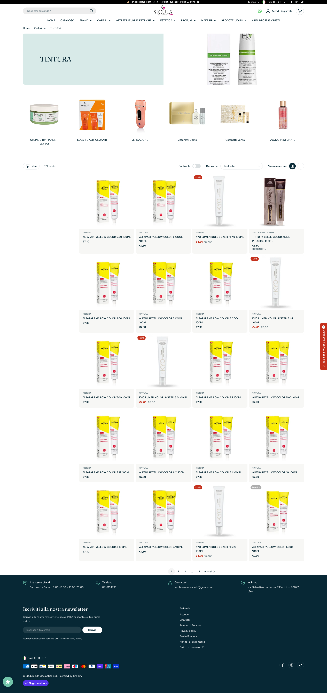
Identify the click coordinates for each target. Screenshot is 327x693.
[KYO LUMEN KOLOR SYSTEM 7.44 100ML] (276, 282)
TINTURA (87, 232)
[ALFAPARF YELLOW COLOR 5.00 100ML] (276, 361)
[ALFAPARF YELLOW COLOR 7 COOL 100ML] (163, 282)
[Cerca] (91, 11)
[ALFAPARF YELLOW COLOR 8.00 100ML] (106, 282)
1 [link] (171, 571)
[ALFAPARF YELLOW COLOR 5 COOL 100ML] (219, 282)
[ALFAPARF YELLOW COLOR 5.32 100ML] (106, 436)
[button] (323, 346)
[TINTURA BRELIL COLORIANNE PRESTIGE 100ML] (276, 201)
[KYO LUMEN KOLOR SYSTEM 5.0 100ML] (163, 361)
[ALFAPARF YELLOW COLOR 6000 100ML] (276, 511)
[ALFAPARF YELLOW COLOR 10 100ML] (276, 436)
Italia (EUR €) (274, 2)
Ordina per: (212, 166)
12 (199, 571)
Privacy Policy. (75, 638)
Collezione (40, 28)
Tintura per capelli (263, 232)
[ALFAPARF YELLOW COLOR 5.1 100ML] (219, 436)
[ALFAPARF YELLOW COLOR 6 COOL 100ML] (163, 201)
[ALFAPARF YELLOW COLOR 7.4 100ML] (219, 361)
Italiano (251, 2)
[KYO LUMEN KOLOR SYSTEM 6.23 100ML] (219, 511)
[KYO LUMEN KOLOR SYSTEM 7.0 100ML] (219, 201)
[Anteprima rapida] (130, 180)
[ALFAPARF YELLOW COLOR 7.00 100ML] (106, 361)
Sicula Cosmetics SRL (44, 675)
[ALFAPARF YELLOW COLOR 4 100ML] (163, 511)
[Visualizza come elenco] (300, 166)
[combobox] (59, 10)
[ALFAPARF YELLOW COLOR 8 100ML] (106, 511)
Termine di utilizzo (55, 638)
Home (26, 28)
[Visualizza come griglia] (292, 166)
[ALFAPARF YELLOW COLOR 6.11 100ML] (163, 436)
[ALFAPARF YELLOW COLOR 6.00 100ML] (106, 201)
